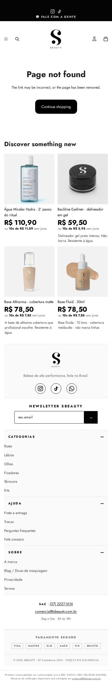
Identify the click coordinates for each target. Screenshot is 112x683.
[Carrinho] (105, 39)
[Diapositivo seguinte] (106, 25)
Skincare (10, 481)
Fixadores (11, 472)
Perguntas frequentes (19, 530)
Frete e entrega (15, 512)
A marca (10, 561)
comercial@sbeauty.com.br (56, 611)
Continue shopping (56, 106)
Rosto (8, 446)
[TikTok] (56, 388)
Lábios (9, 455)
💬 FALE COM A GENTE (56, 17)
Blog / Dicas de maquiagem (25, 570)
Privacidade (13, 579)
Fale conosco (14, 539)
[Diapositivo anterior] (5, 25)
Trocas (9, 521)
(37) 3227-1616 (61, 603)
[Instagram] (40, 388)
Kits (6, 490)
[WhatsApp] (71, 388)
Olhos (8, 463)
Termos (9, 588)
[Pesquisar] (17, 39)
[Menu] (6, 39)
